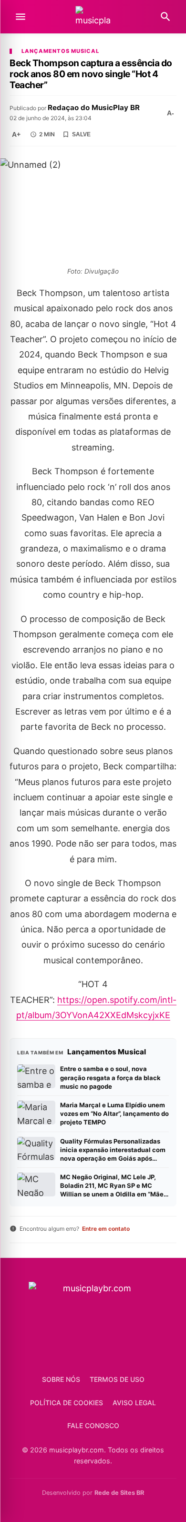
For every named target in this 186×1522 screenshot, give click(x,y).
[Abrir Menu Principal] (20, 17)
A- (170, 113)
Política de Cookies (66, 1403)
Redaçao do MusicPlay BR (94, 107)
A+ (16, 134)
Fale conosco (93, 1425)
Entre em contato (106, 1228)
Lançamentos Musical (60, 51)
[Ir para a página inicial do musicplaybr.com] (93, 17)
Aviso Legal (134, 1403)
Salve (81, 134)
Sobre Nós (61, 1379)
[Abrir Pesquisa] (165, 17)
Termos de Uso (117, 1379)
